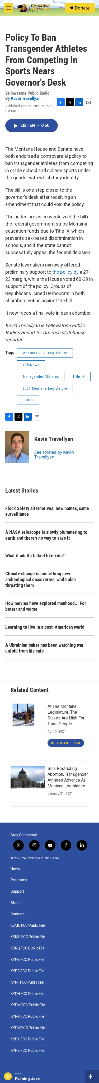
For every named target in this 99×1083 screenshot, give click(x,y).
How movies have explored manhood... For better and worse (45, 606)
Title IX (79, 376)
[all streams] (92, 1076)
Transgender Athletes (40, 376)
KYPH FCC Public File (27, 994)
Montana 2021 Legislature (44, 353)
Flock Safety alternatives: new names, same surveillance (47, 511)
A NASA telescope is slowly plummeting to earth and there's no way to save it (46, 535)
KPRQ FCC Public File (28, 948)
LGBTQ (28, 400)
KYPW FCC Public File (28, 1028)
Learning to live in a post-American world (44, 627)
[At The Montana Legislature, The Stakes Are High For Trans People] (28, 715)
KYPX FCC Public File (27, 1039)
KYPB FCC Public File (27, 960)
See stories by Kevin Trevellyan (54, 454)
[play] (8, 1076)
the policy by (65, 272)
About (16, 903)
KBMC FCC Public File (28, 937)
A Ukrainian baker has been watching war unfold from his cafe (44, 648)
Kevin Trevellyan (25, 98)
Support (17, 891)
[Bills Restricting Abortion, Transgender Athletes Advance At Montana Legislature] (28, 777)
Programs (19, 880)
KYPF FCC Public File (27, 982)
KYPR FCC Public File (27, 1016)
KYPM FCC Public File (28, 1005)
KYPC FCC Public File (27, 971)
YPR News (30, 365)
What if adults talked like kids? (35, 555)
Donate (82, 8)
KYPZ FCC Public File (27, 1051)
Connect (18, 914)
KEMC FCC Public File (28, 926)
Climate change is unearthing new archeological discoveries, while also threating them (40, 579)
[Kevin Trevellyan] (17, 447)
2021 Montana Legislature (44, 388)
